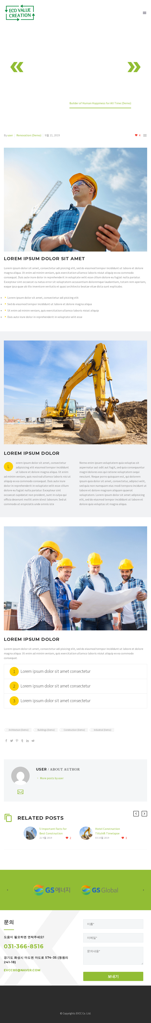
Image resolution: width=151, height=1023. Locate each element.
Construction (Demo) (74, 729)
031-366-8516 (24, 946)
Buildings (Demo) (46, 729)
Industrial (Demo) (102, 729)
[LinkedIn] (27, 740)
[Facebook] (6, 740)
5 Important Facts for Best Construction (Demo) (53, 833)
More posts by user (52, 778)
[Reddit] (32, 740)
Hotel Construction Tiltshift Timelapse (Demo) (107, 833)
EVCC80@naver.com (22, 970)
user (10, 135)
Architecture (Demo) (19, 729)
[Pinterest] (16, 740)
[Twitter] (11, 740)
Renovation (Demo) (28, 135)
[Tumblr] (22, 740)
